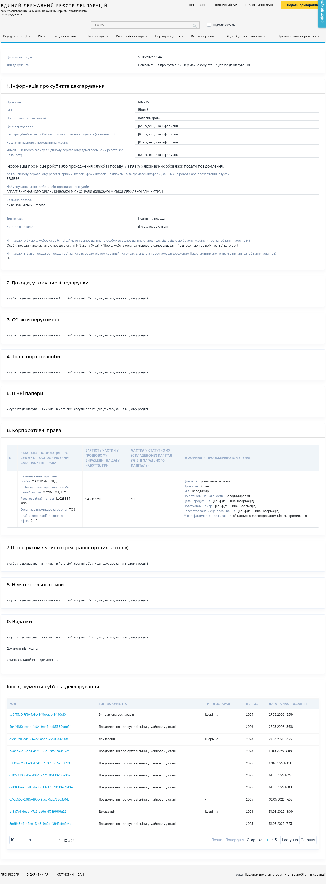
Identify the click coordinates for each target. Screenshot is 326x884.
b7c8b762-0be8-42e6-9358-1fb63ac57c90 (39, 763)
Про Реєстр (198, 5)
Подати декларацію (303, 5)
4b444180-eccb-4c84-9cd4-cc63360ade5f (39, 726)
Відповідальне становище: (246, 36)
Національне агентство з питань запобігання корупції (285, 874)
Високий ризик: (203, 36)
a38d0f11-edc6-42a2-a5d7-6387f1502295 (38, 738)
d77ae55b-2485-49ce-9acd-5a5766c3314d (39, 799)
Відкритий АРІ (226, 5)
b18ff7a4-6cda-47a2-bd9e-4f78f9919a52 (37, 811)
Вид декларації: (15, 36)
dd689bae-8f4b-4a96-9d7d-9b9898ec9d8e (41, 787)
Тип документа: (65, 36)
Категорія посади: (130, 36)
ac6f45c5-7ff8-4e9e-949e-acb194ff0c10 (37, 714)
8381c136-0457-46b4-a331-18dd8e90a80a (39, 775)
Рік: (40, 36)
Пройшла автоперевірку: (297, 36)
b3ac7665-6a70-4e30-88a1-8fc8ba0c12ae (39, 751)
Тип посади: (96, 36)
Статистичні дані (259, 5)
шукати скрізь (224, 25)
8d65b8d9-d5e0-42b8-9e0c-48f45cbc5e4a (40, 823)
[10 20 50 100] (21, 840)
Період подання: (168, 36)
